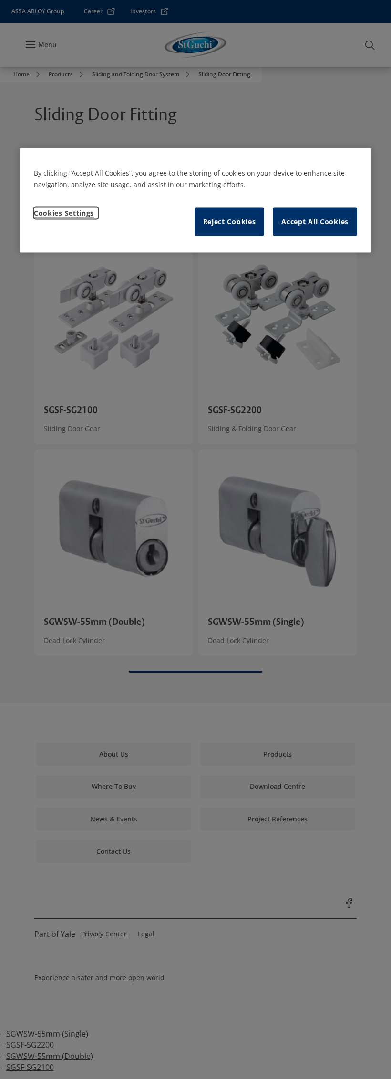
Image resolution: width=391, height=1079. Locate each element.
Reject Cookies (229, 221)
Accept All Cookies (315, 221)
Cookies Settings (64, 213)
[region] (195, 200)
